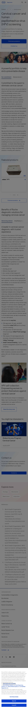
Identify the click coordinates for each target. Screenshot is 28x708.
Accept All (14, 705)
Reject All (14, 701)
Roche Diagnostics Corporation (9, 683)
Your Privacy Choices (14, 696)
